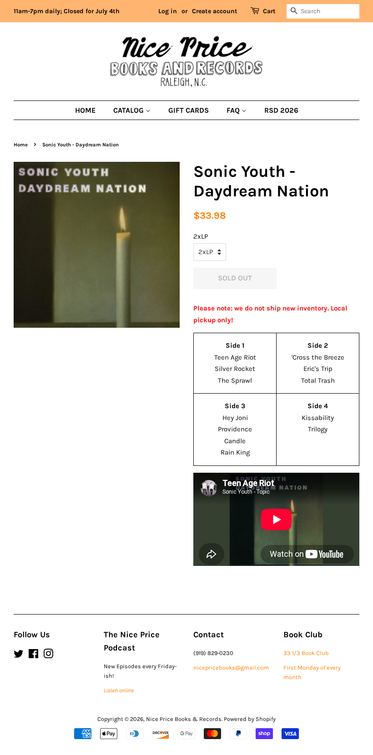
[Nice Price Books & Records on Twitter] (19, 655)
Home (85, 110)
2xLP (200, 236)
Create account (214, 11)
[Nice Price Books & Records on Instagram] (48, 655)
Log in (167, 11)
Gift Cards (188, 110)
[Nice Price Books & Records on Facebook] (33, 655)
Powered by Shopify (250, 718)
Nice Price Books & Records (184, 718)
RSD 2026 (281, 110)
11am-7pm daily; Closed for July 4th (67, 11)
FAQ (234, 110)
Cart (269, 11)
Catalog (129, 110)
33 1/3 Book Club (306, 653)
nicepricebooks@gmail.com (231, 667)
